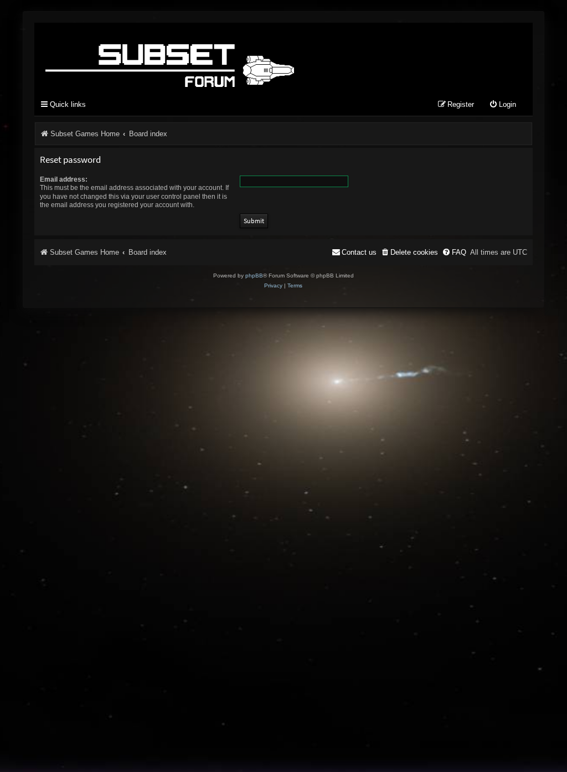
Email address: (63, 179)
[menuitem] (502, 105)
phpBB (254, 275)
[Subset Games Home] (239, 57)
